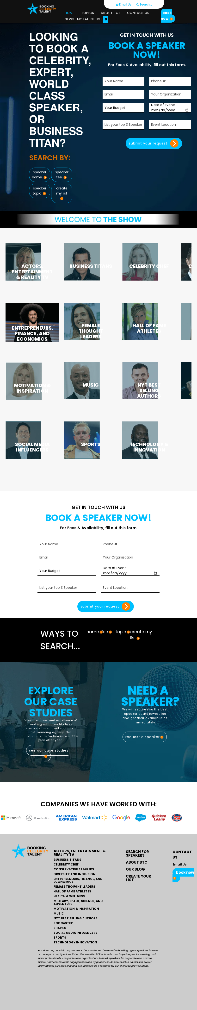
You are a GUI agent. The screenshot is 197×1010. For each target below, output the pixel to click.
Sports (60, 937)
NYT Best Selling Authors (76, 918)
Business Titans (67, 859)
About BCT (110, 13)
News (69, 19)
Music (59, 913)
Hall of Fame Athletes (72, 891)
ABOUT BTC (136, 862)
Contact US (138, 13)
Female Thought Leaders (75, 886)
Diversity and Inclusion (74, 874)
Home (70, 13)
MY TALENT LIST (92, 19)
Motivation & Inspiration (76, 908)
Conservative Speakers (74, 869)
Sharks (60, 928)
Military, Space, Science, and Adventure (78, 902)
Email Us (124, 4)
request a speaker (142, 736)
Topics (87, 13)
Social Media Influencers (75, 932)
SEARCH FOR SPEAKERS (137, 853)
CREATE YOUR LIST (138, 878)
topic (121, 632)
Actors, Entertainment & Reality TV (80, 852)
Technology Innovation (75, 942)
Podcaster (63, 923)
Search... (145, 4)
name (92, 632)
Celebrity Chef (66, 864)
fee (104, 632)
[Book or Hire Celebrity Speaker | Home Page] (41, 9)
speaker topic (39, 191)
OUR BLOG (135, 869)
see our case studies (48, 750)
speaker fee (61, 175)
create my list (62, 191)
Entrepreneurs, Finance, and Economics (78, 880)
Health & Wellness (69, 896)
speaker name (39, 175)
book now (166, 15)
